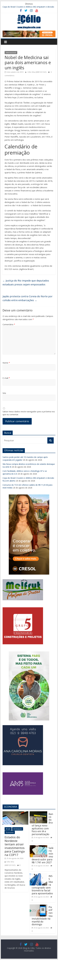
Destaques (17, 829)
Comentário (9, 324)
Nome (6, 362)
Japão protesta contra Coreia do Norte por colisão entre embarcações (27, 298)
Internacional (11, 52)
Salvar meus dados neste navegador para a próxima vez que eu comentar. (29, 413)
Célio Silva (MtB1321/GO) (37, 72)
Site (4, 393)
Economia (9, 832)
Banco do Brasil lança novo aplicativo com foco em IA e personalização (42, 824)
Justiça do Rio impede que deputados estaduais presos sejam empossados (26, 282)
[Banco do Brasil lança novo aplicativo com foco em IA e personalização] (38, 812)
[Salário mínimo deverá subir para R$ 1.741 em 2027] (38, 846)
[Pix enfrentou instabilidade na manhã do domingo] (38, 906)
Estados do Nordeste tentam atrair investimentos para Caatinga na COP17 (15, 846)
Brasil (8, 829)
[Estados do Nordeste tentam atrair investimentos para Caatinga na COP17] (15, 812)
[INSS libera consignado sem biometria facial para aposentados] (38, 874)
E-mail (6, 378)
